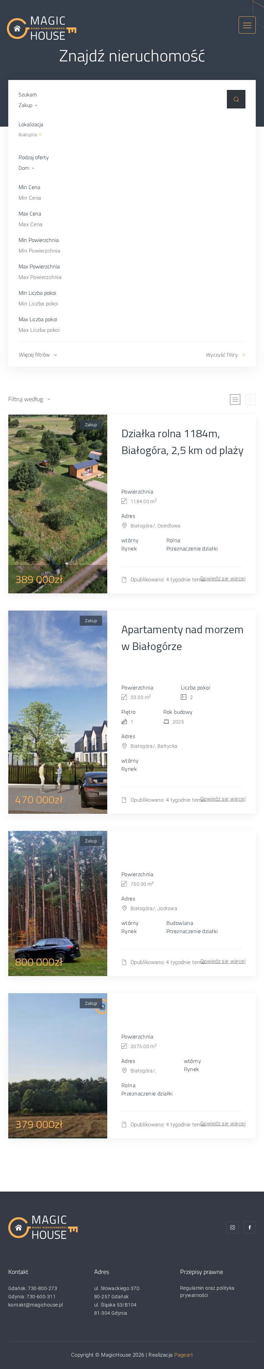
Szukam (28, 94)
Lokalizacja (31, 124)
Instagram (233, 1227)
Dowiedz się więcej (222, 579)
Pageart (183, 1355)
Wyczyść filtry (222, 355)
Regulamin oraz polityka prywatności (207, 1291)
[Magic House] (41, 28)
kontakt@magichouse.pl (35, 1305)
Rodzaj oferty (34, 157)
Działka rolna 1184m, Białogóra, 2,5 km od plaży (182, 441)
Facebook (250, 1227)
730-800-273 (42, 1288)
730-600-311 (41, 1296)
